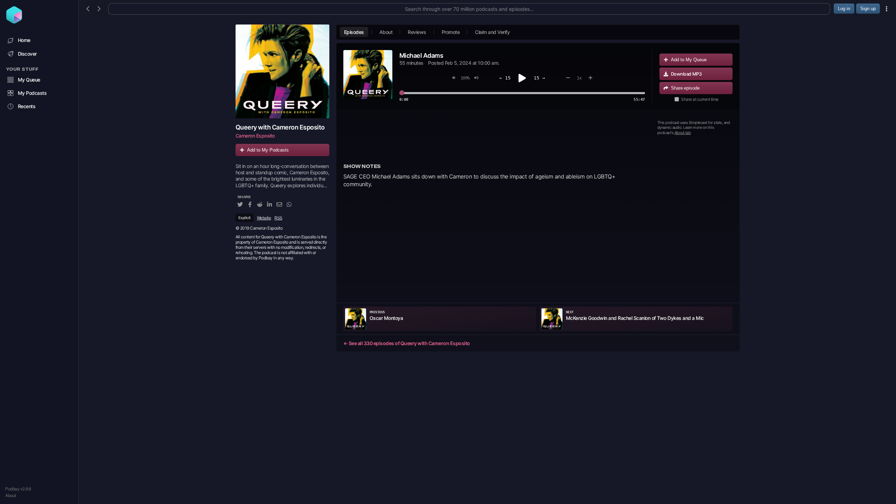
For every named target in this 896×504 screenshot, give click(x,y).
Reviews (417, 32)
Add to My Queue (689, 59)
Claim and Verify (492, 32)
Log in (844, 8)
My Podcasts (32, 93)
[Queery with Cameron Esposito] (282, 71)
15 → (539, 77)
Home (24, 40)
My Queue (29, 80)
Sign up (868, 8)
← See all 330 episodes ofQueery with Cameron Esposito (406, 343)
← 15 (505, 77)
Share (685, 88)
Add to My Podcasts (268, 150)
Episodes (354, 32)
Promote (451, 32)
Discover (27, 54)
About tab (682, 132)
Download (686, 74)
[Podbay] (14, 21)
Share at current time (700, 99)
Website (264, 217)
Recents (27, 106)
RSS (278, 217)
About (10, 495)
